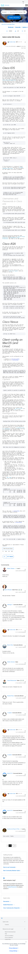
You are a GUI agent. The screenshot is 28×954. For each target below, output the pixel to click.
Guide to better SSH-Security (11, 37)
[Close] (26, 941)
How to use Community (9, 867)
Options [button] (24, 27)
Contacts (7, 924)
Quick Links (5, 921)
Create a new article (14, 17)
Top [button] (2, 918)
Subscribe (18, 27)
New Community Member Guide (11, 870)
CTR (15, 409)
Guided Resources (12, 887)
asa (6, 551)
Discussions (6, 901)
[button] (4, 556)
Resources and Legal (8, 929)
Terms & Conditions (9, 935)
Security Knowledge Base (8, 24)
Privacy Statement (13, 948)
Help (6, 933)
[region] (14, 947)
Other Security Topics (8, 548)
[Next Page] (15, 845)
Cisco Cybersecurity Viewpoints (11, 908)
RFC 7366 (9, 477)
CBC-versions (19, 408)
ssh (12, 551)
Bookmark (10, 27)
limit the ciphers (13, 270)
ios (9, 551)
